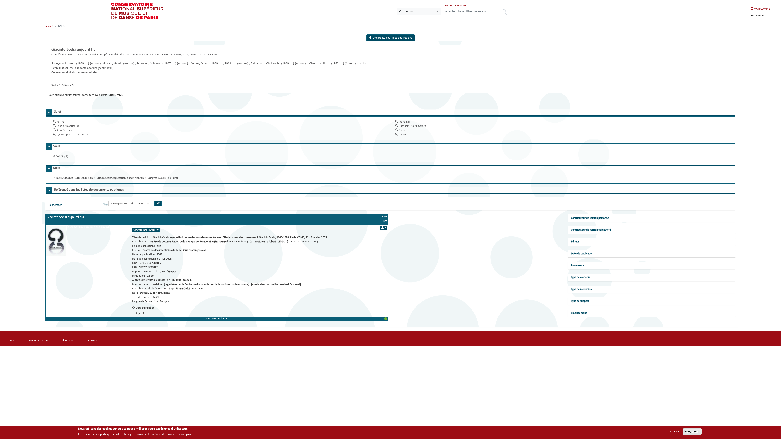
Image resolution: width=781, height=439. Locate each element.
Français (164, 301)
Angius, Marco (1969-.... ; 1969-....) (213, 63)
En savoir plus (183, 434)
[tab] (390, 112)
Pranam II (404, 121)
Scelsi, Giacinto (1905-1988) (72, 178)
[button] (217, 319)
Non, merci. (692, 431)
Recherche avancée (455, 5)
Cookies (92, 340)
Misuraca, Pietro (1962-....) (326, 63)
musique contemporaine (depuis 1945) (91, 68)
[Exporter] (383, 228)
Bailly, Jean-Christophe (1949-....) (273, 63)
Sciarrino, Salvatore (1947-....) (157, 63)
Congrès (153, 178)
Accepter (675, 431)
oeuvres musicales (87, 72)
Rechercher (506, 12)
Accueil (49, 26)
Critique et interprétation (111, 178)
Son (58, 156)
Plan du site (68, 340)
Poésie (402, 130)
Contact (11, 340)
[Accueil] (137, 11)
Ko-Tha (60, 121)
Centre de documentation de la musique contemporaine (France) (187, 241)
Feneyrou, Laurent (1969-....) (70, 63)
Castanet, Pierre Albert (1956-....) (269, 241)
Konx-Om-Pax (64, 130)
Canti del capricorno (68, 126)
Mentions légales (39, 340)
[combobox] (419, 11)
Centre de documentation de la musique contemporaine (174, 250)
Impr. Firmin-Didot (180, 288)
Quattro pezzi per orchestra (72, 134)
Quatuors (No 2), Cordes (412, 126)
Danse (402, 134)
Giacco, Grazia (113, 63)
